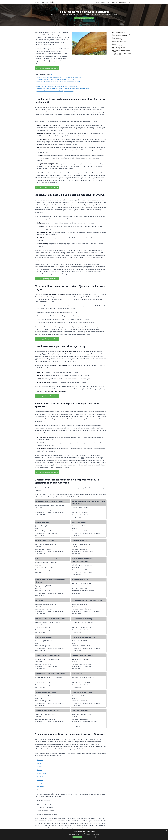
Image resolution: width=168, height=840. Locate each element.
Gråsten (39, 783)
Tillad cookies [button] (77, 837)
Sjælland (114, 2)
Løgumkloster (41, 773)
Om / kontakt (123, 2)
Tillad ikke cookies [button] (89, 837)
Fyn (108, 2)
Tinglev (39, 770)
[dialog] (84, 834)
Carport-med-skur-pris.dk (44, 2)
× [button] (166, 830)
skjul (52, 74)
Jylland (103, 2)
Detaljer (97, 834)
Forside (97, 2)
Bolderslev (40, 786)
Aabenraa (40, 760)
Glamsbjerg (40, 776)
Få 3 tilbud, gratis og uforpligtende (84, 18)
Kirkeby (39, 766)
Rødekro (39, 763)
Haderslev (40, 780)
